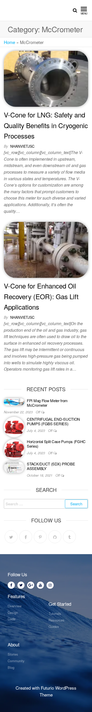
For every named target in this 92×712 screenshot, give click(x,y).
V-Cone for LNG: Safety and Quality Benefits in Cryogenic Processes (46, 125)
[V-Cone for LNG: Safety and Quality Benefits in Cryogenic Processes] (46, 78)
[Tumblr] (69, 536)
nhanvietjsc (22, 146)
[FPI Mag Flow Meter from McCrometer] (14, 401)
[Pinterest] (40, 536)
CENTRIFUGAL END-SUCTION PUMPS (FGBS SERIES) (53, 421)
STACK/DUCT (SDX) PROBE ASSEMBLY (51, 466)
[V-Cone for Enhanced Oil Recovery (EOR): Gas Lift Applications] (46, 249)
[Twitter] (11, 536)
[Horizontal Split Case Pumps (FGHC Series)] (14, 448)
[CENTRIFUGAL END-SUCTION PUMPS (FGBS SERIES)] (14, 426)
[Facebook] (25, 536)
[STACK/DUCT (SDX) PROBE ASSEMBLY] (14, 466)
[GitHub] (54, 536)
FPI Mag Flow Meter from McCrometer (47, 403)
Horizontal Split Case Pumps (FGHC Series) (56, 444)
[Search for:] (46, 504)
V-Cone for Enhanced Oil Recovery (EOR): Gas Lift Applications (41, 296)
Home (9, 42)
